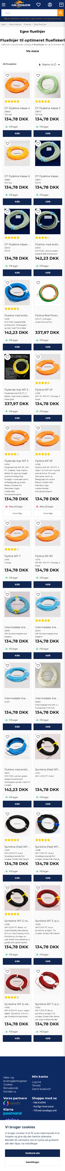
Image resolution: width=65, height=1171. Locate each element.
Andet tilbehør (15, 24)
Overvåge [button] (17, 513)
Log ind (36, 1082)
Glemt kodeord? (41, 1089)
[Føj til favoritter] (38, 4)
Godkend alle (32, 1153)
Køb (17, 133)
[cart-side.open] (61, 4)
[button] (17, 76)
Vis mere (32, 51)
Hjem (3, 24)
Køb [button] (48, 347)
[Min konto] (50, 4)
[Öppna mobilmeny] (3, 4)
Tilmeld (36, 1085)
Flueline (27, 24)
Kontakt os (9, 1091)
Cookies (7, 1084)
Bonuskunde (10, 1088)
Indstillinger (32, 1162)
